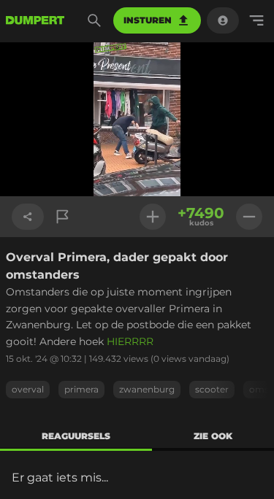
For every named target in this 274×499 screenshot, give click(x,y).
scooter (212, 389)
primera (81, 389)
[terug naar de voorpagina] (35, 20)
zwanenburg (147, 389)
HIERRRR (130, 341)
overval (28, 389)
